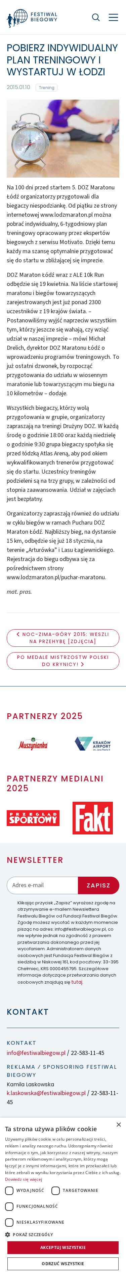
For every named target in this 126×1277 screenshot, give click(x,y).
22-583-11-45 (87, 1053)
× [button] (118, 1124)
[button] (63, 1234)
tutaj (76, 982)
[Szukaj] (95, 17)
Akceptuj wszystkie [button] (63, 1247)
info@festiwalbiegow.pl (36, 1053)
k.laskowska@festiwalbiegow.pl (46, 1093)
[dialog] (63, 1197)
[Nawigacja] (113, 17)
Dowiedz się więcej (23, 1179)
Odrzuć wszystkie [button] (63, 1264)
